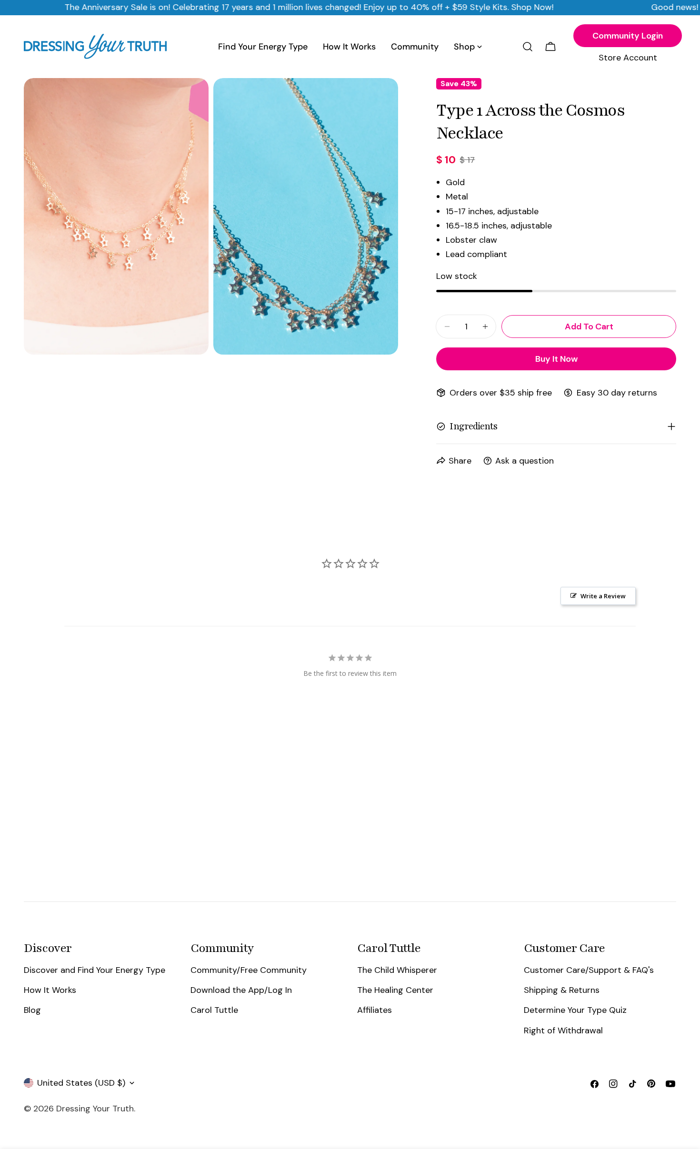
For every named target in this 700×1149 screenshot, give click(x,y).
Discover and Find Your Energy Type (94, 970)
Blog (32, 1010)
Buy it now (556, 359)
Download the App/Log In (241, 990)
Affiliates (374, 1010)
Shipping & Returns (562, 990)
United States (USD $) (81, 1083)
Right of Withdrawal (563, 1030)
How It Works (50, 990)
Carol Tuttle (214, 1010)
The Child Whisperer (397, 970)
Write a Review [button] (603, 596)
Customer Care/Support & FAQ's (589, 970)
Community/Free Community (248, 970)
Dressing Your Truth (95, 1108)
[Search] (527, 46)
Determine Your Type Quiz (575, 1010)
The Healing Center (395, 990)
